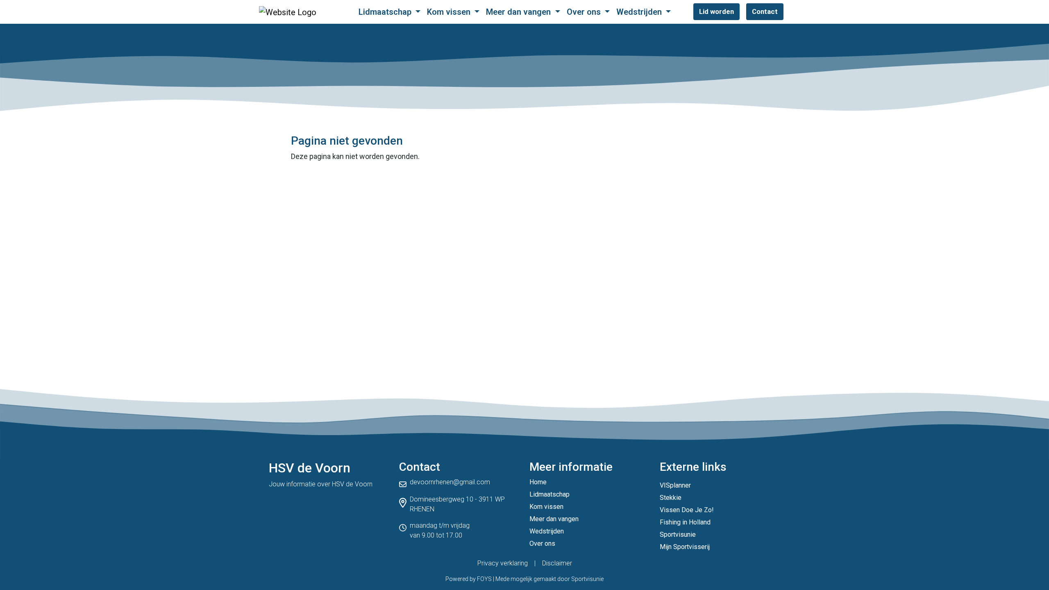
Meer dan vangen (519, 12)
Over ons (585, 12)
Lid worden (716, 11)
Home (538, 482)
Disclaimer (557, 563)
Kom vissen (449, 12)
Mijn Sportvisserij (685, 547)
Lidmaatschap (386, 12)
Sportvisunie (678, 534)
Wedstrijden (640, 12)
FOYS (484, 579)
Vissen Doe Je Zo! (687, 510)
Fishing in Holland (685, 522)
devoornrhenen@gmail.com (450, 482)
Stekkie (670, 498)
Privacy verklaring (502, 563)
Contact (765, 11)
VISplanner (675, 485)
